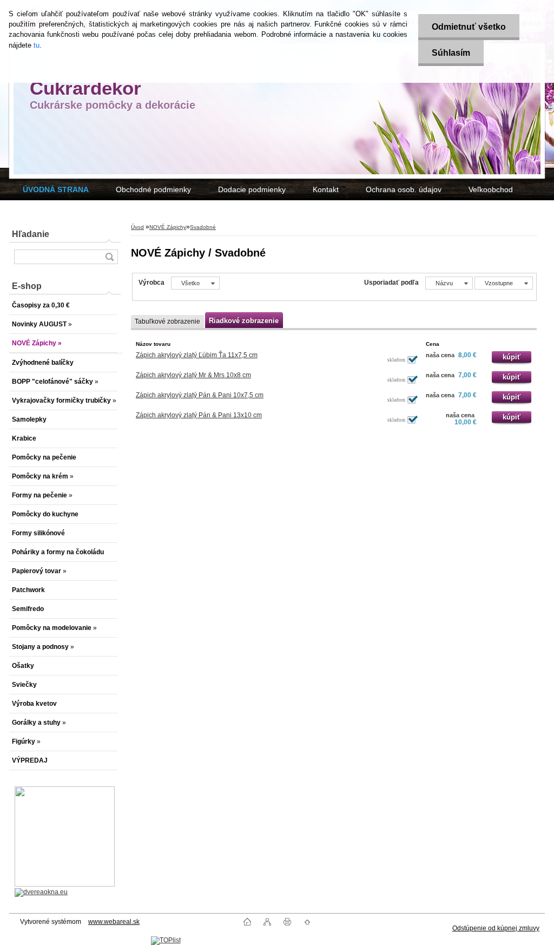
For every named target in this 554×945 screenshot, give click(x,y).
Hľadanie (30, 234)
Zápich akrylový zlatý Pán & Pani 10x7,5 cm (199, 395)
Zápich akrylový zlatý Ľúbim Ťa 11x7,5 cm (197, 355)
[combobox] (449, 283)
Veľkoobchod (491, 189)
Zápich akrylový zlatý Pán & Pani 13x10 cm (199, 415)
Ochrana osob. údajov (403, 189)
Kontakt (326, 189)
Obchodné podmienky (153, 189)
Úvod (137, 227)
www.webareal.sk (114, 922)
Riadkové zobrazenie (244, 321)
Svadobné (203, 227)
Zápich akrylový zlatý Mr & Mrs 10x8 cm (193, 375)
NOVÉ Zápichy (167, 227)
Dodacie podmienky (252, 189)
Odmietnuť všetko (469, 26)
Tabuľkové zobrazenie (167, 321)
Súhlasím (451, 52)
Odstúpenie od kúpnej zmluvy (495, 928)
